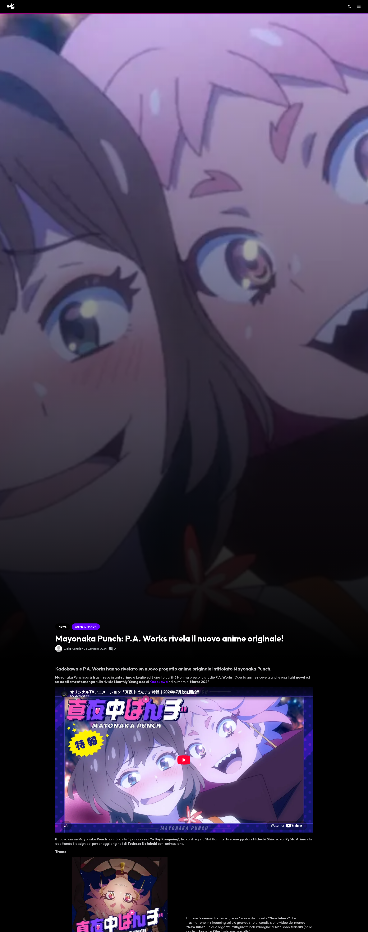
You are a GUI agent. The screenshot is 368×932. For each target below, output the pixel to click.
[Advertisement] (28, 212)
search (349, 6)
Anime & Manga (85, 626)
